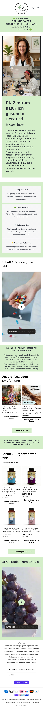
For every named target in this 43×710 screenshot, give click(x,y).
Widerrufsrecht (10, 702)
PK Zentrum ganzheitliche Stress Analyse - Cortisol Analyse (10, 408)
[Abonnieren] (34, 675)
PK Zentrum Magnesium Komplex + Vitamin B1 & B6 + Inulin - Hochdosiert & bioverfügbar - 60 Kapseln (11, 490)
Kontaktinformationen (24, 702)
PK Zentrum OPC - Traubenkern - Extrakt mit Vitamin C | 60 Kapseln (29, 489)
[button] (4, 8)
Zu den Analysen (21, 430)
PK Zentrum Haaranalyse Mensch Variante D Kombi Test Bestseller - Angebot (31, 408)
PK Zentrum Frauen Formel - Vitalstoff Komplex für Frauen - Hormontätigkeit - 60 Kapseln (31, 530)
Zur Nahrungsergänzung (21, 552)
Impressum (36, 702)
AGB (19, 705)
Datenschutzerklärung (34, 699)
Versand (25, 705)
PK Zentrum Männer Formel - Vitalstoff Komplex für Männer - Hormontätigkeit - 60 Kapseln (11, 530)
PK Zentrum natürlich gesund (16, 699)
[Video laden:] (21, 307)
